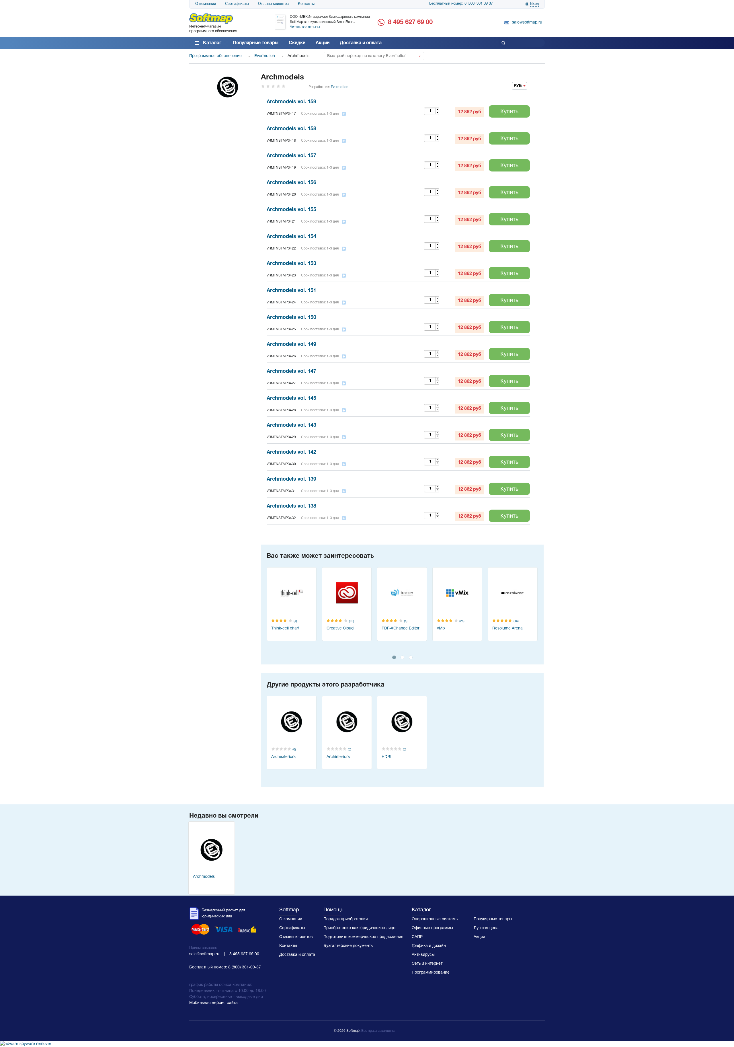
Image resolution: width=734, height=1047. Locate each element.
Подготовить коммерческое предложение (363, 937)
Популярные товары (255, 43)
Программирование (431, 972)
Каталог (212, 43)
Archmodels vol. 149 (291, 344)
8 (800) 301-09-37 (244, 967)
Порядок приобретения (345, 919)
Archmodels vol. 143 (291, 425)
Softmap (289, 910)
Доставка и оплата (361, 43)
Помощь (333, 910)
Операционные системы (435, 919)
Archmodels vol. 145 (291, 398)
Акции (322, 43)
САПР (417, 937)
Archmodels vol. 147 (291, 371)
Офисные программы (432, 928)
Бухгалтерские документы (348, 946)
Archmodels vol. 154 (291, 236)
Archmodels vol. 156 (291, 182)
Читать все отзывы (305, 27)
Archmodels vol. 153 (291, 263)
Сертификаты (237, 4)
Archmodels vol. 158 (291, 128)
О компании (205, 4)
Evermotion (339, 87)
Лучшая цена (486, 928)
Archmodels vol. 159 (291, 102)
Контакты (306, 4)
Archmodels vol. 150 (291, 317)
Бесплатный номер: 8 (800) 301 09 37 (461, 3)
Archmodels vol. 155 (291, 209)
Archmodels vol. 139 (291, 479)
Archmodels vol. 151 (291, 290)
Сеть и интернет (427, 964)
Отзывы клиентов (273, 4)
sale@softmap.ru (527, 22)
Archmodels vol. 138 (291, 506)
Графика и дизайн (429, 946)
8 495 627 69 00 (410, 22)
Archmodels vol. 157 (291, 155)
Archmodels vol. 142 (291, 452)
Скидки (297, 43)
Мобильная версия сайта (213, 1003)
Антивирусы (423, 955)
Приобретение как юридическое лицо (359, 928)
